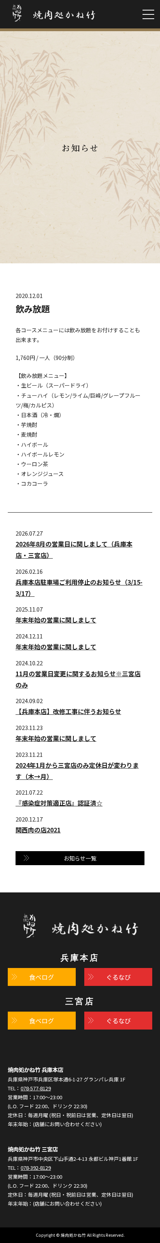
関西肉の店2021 (38, 829)
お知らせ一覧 (80, 858)
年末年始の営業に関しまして (56, 619)
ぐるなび (118, 977)
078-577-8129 (36, 1088)
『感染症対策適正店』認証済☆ (59, 803)
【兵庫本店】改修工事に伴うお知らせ (68, 711)
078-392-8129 (36, 1167)
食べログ (41, 977)
